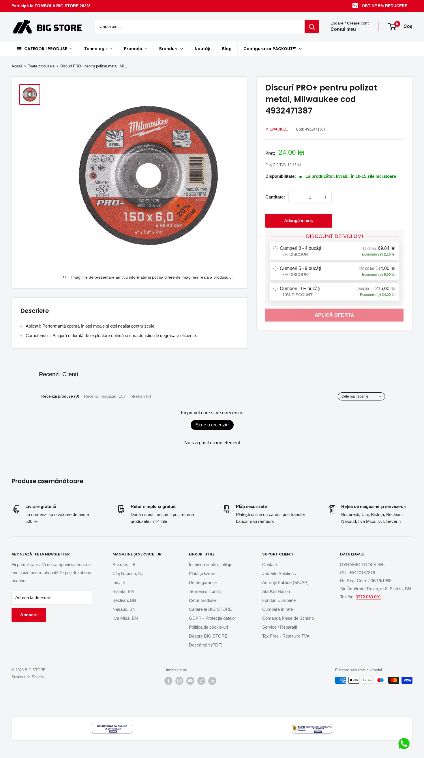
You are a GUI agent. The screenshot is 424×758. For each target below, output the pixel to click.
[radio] (334, 251)
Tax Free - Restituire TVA (285, 636)
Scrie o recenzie (212, 424)
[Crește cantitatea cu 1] (325, 197)
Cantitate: (275, 196)
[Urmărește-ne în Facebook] (168, 681)
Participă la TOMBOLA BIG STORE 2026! (51, 5)
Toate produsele (41, 66)
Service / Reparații (279, 627)
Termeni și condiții (205, 591)
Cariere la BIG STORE (210, 609)
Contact (269, 564)
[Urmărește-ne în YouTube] (190, 681)
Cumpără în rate (277, 609)
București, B (124, 564)
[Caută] (312, 26)
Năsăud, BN (124, 609)
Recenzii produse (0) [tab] (60, 396)
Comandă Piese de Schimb (288, 618)
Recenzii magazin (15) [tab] (104, 396)
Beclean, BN (124, 600)
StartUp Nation (276, 591)
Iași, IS (118, 582)
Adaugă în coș (298, 220)
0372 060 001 (368, 596)
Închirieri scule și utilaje (210, 564)
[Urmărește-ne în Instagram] (179, 681)
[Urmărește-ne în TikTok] (201, 681)
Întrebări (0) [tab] (140, 396)
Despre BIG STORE (208, 636)
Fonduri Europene (279, 600)
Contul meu (343, 29)
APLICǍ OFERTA (334, 314)
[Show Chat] (405, 743)
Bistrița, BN (123, 591)
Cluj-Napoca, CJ (128, 573)
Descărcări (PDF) (205, 644)
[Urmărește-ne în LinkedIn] (212, 681)
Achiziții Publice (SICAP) (285, 582)
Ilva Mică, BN (125, 618)
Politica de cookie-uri (208, 627)
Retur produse (202, 600)
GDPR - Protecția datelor (212, 618)
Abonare (28, 614)
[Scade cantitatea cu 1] (295, 197)
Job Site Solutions (279, 573)
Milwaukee (276, 129)
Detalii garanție (203, 582)
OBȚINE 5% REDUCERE (384, 5)
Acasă (17, 66)
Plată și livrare (202, 573)
